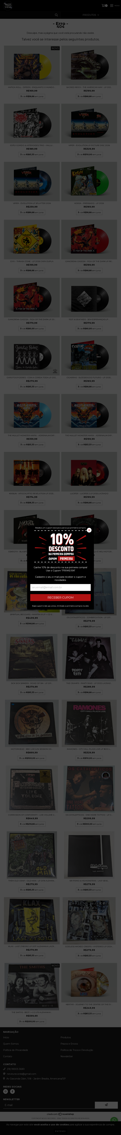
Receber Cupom (61, 597)
